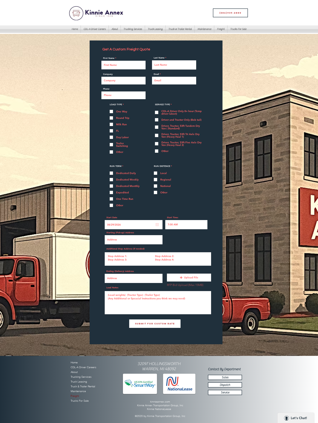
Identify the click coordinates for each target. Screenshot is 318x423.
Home (74, 362)
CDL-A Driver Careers (80, 367)
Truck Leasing (79, 381)
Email (156, 74)
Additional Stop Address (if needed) (125, 248)
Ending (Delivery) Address (120, 271)
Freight (75, 396)
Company (108, 74)
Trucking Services (80, 376)
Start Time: (173, 217)
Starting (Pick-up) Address (120, 232)
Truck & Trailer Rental (80, 386)
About (74, 372)
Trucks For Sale (80, 400)
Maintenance (78, 391)
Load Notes (112, 287)
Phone (106, 89)
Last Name (159, 57)
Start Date (111, 217)
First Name (108, 58)
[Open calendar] (157, 224)
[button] (155, 29)
